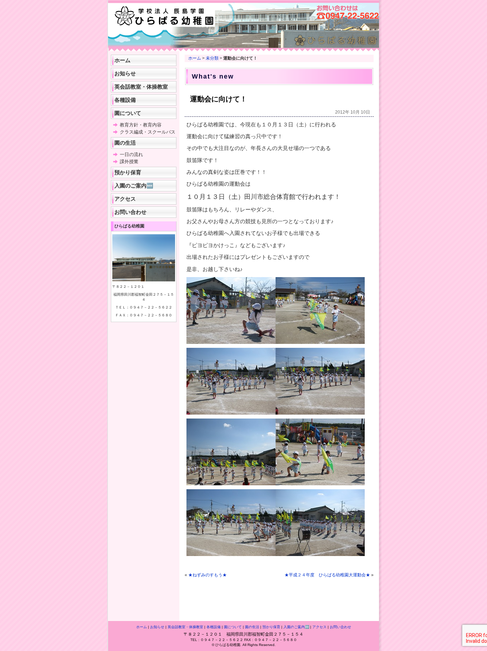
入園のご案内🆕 (133, 185)
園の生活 (125, 143)
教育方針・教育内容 (141, 124)
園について (127, 113)
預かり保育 (127, 172)
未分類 (212, 58)
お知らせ (125, 73)
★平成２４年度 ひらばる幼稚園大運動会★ (327, 574)
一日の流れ (131, 154)
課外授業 (129, 161)
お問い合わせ (130, 212)
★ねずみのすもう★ (207, 574)
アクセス (125, 199)
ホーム (194, 58)
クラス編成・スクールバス (147, 132)
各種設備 (125, 100)
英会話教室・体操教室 (141, 87)
